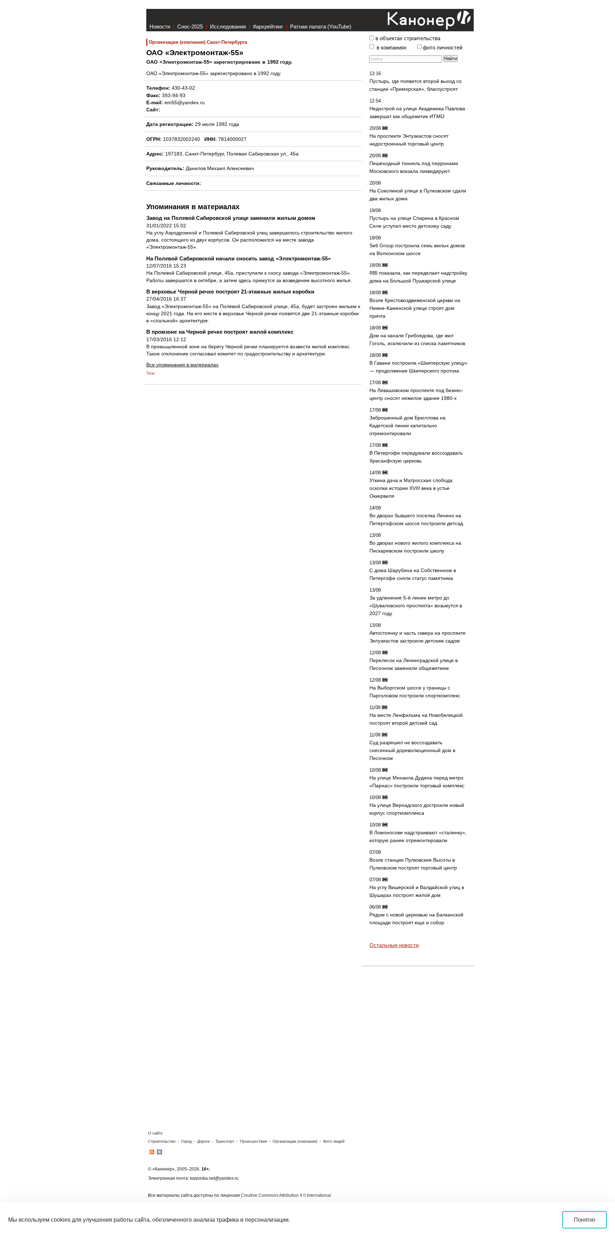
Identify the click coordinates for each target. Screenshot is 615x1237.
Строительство (161, 1141)
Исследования (228, 26)
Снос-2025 (190, 26)
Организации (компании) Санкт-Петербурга (198, 42)
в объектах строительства (407, 38)
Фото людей (334, 1141)
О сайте (155, 1133)
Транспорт (224, 1141)
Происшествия (253, 1141)
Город (186, 1141)
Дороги (203, 1141)
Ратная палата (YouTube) (320, 26)
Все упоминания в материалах (182, 365)
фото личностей (442, 48)
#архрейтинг (268, 26)
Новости (159, 26)
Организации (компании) (295, 1141)
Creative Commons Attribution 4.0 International (286, 1195)
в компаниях (392, 48)
